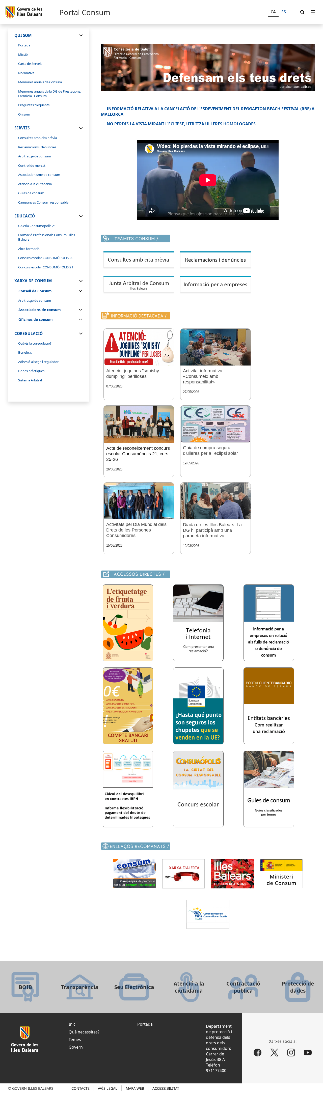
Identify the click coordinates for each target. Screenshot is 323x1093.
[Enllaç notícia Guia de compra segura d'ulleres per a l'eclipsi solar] (215, 424)
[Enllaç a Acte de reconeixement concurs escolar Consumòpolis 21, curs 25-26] (139, 424)
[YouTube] (308, 1052)
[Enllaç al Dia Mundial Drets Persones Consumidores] (139, 501)
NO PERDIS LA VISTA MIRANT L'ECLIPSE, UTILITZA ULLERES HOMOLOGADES (181, 124)
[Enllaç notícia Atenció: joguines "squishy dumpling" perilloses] (139, 347)
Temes (75, 1039)
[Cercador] (302, 12)
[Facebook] (257, 1052)
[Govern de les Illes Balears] (29, 12)
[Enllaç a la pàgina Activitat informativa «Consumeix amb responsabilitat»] (215, 347)
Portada (145, 1024)
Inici (72, 1024)
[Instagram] (291, 1052)
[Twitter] (274, 1052)
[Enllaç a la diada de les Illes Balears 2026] (215, 501)
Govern (76, 1047)
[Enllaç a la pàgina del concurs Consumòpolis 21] (198, 826)
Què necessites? (84, 1032)
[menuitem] (313, 12)
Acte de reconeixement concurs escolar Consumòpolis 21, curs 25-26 (138, 454)
